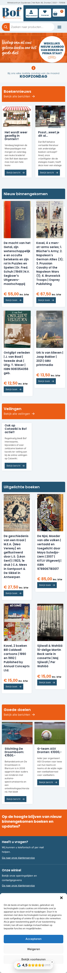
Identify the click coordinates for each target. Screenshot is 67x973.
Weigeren (33, 949)
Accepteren (33, 939)
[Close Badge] (52, 962)
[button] (61, 898)
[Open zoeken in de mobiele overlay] (28, 27)
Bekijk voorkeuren (33, 959)
